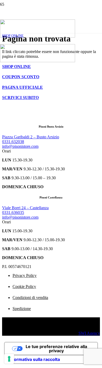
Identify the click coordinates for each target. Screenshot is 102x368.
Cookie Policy (24, 286)
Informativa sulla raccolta (34, 359)
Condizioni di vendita (30, 297)
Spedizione (22, 308)
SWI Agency (89, 333)
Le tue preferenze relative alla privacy (56, 348)
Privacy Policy (25, 275)
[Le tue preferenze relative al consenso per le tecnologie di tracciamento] (9, 359)
